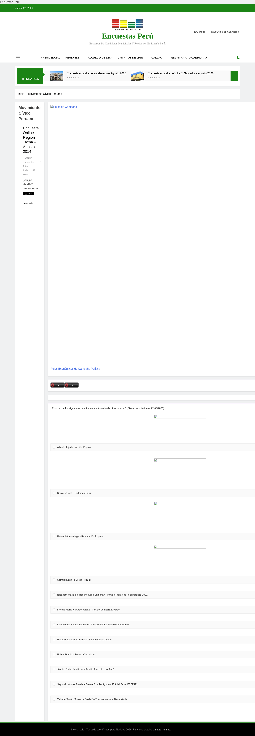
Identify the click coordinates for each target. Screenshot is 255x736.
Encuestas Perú (127, 36)
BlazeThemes (162, 729)
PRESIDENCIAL (50, 57)
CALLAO (156, 57)
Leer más (28, 203)
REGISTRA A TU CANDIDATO (189, 57)
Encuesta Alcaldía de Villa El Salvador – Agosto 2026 (181, 73)
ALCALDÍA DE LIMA (100, 57)
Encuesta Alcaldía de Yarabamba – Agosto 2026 (96, 73)
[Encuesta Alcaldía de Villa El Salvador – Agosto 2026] (137, 77)
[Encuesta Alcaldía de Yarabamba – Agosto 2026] (56, 77)
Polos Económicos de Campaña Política (75, 368)
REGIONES (72, 57)
